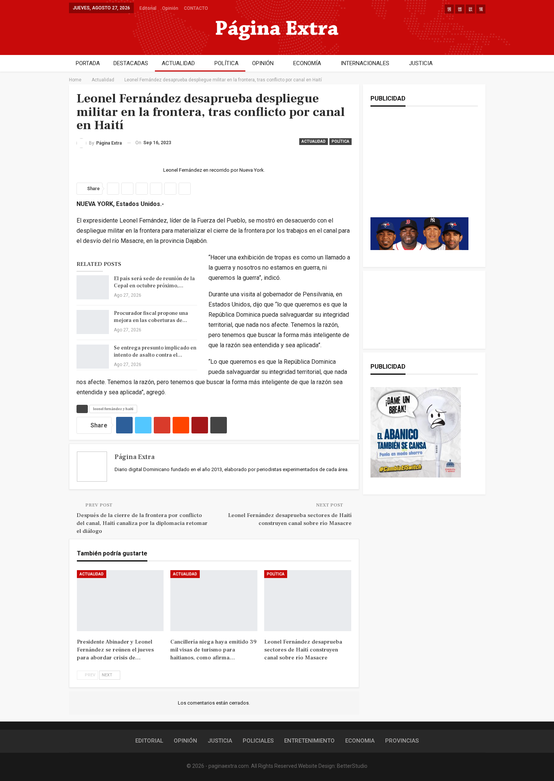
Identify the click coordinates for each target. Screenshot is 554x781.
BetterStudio (352, 766)
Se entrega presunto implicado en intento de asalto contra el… (155, 351)
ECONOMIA (360, 740)
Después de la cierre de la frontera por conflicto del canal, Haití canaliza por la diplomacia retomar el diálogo (142, 523)
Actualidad (313, 141)
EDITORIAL (149, 740)
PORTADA (88, 63)
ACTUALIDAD (178, 63)
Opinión (170, 8)
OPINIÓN (263, 63)
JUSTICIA (421, 63)
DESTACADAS (130, 63)
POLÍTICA (226, 63)
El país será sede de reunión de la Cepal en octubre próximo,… (154, 282)
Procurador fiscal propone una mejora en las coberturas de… (151, 317)
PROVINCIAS (402, 740)
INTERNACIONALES (365, 63)
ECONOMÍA (307, 63)
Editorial (147, 8)
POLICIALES (258, 740)
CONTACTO (196, 8)
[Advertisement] (419, 169)
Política (340, 141)
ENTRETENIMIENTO (309, 740)
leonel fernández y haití (113, 408)
